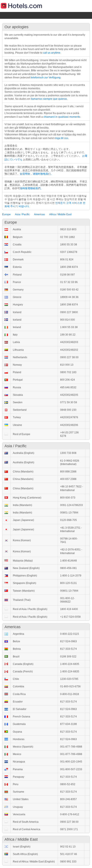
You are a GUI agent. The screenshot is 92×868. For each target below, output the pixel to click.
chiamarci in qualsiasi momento (61, 116)
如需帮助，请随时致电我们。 (36, 173)
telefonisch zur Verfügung (46, 77)
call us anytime (51, 52)
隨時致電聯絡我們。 (31, 188)
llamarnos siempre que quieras (49, 98)
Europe (6, 214)
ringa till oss (61, 138)
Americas (39, 214)
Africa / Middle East (60, 214)
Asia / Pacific (22, 214)
